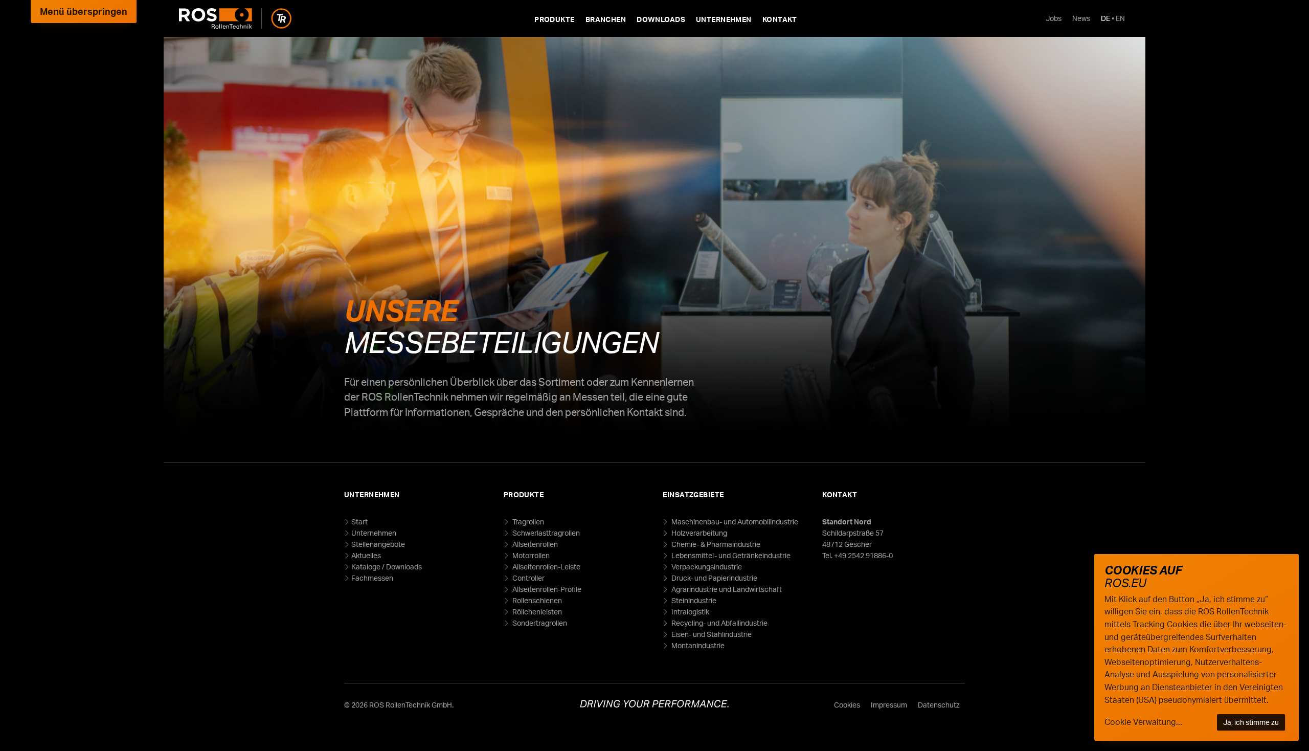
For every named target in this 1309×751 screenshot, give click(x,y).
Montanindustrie (697, 645)
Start (359, 521)
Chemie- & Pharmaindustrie (715, 544)
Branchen (605, 19)
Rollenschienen (536, 600)
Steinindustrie (693, 600)
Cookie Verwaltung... (1143, 722)
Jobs (1054, 18)
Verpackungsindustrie (706, 566)
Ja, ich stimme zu (1251, 722)
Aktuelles (366, 555)
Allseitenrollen (534, 544)
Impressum (889, 705)
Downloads (661, 19)
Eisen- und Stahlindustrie (711, 634)
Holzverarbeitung (698, 533)
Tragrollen (527, 521)
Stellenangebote (378, 544)
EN (1120, 18)
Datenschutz (939, 705)
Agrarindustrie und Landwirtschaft (726, 589)
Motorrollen (530, 555)
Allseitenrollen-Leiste (545, 566)
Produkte (554, 19)
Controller (528, 578)
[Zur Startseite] (235, 18)
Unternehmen (724, 19)
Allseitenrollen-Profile (546, 589)
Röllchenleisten (536, 611)
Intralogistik (689, 611)
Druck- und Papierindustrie (713, 578)
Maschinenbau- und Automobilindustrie (734, 521)
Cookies (847, 705)
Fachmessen (372, 578)
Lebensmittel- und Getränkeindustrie (730, 555)
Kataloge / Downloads (386, 566)
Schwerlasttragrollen (545, 533)
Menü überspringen (83, 11)
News (1081, 18)
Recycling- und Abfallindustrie (719, 623)
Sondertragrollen (539, 623)
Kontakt (779, 19)
